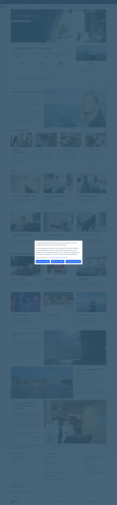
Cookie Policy (51, 257)
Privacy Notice (62, 257)
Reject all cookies (57, 261)
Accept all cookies (42, 261)
